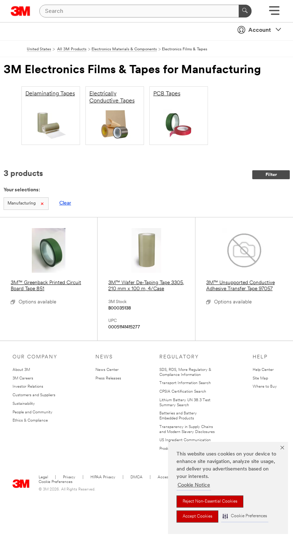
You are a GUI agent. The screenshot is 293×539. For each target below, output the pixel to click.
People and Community (33, 412)
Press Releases (108, 379)
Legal (43, 477)
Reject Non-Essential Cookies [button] (210, 501)
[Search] (245, 11)
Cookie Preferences (56, 482)
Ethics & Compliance (30, 421)
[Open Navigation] (274, 13)
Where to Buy (265, 387)
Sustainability (24, 404)
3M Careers (23, 379)
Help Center (263, 370)
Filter (271, 174)
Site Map (260, 379)
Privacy (69, 477)
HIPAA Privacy (102, 477)
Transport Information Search (185, 383)
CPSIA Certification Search (182, 392)
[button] (244, 516)
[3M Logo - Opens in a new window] (20, 11)
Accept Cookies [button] (197, 516)
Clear (65, 203)
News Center (107, 370)
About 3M (21, 370)
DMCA (136, 477)
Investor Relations (28, 387)
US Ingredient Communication (185, 440)
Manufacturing (22, 203)
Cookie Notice (194, 485)
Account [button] (259, 30)
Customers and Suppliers (34, 395)
